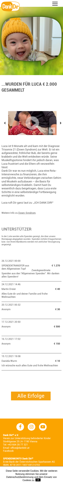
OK (38, 480)
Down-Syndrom (27, 212)
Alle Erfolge (30, 396)
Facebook (8, 450)
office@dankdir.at (19, 447)
